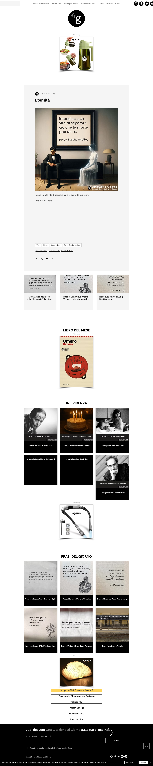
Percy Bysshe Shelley (72, 245)
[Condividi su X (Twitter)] (42, 258)
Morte (45, 245)
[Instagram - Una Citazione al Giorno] (136, 3)
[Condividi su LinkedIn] (47, 258)
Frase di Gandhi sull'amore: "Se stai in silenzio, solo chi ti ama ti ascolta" (76, 298)
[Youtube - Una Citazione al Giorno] (122, 756)
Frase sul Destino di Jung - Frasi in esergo (111, 298)
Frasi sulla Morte (67, 251)
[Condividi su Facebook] (36, 258)
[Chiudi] (150, 762)
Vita (38, 245)
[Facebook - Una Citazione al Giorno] (141, 3)
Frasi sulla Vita (54, 251)
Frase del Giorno (41, 251)
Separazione (55, 245)
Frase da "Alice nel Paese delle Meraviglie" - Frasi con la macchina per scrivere (40, 298)
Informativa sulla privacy (97, 762)
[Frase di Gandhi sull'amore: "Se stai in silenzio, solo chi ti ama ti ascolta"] (76, 284)
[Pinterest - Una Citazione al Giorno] (125, 756)
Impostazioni (130, 762)
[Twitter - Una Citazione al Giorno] (147, 3)
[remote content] (76, 221)
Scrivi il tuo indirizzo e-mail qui (38, 736)
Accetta (143, 762)
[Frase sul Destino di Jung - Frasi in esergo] (113, 284)
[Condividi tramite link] (53, 258)
